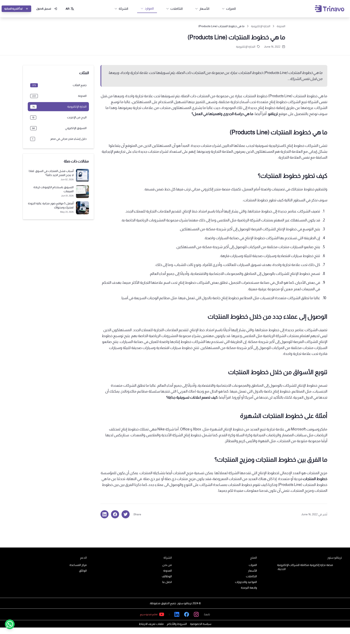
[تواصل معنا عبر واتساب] (10, 624)
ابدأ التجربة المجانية (13, 8)
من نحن (167, 565)
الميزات (253, 565)
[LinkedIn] (176, 614)
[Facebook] (186, 614)
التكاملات (251, 576)
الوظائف (167, 576)
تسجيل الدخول (43, 8)
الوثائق (83, 570)
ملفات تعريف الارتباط (151, 623)
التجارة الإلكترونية (260, 26)
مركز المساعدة (78, 565)
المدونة (281, 26)
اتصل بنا (167, 582)
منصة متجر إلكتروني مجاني (210, 189)
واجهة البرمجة (249, 587)
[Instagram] (196, 614)
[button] (70, 9)
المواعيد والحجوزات (246, 582)
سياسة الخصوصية (200, 623)
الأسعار (252, 570)
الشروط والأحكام (177, 623)
